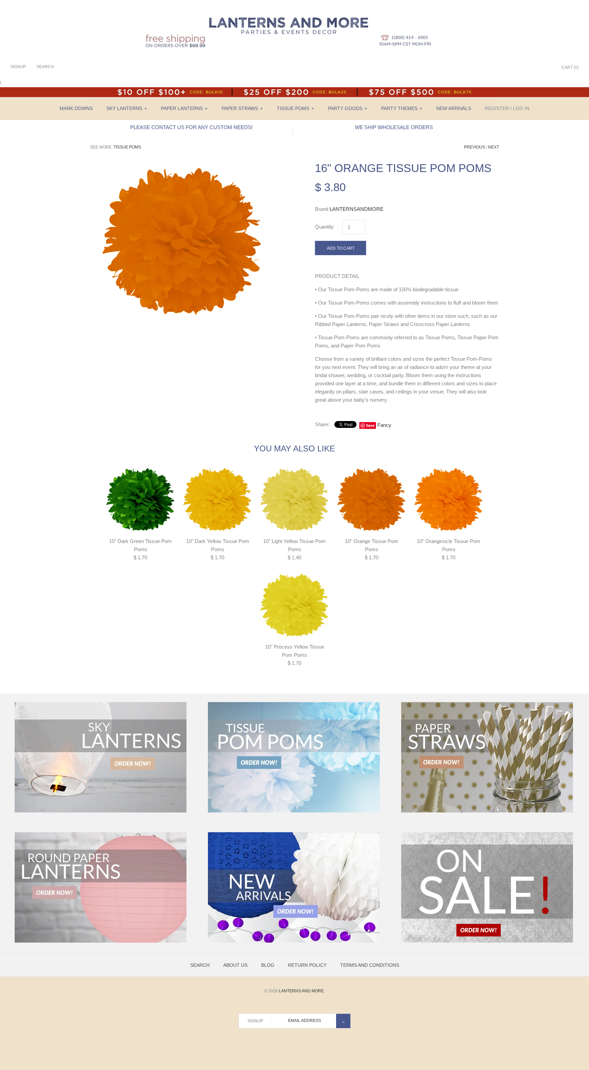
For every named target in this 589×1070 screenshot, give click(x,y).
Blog (267, 965)
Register (497, 108)
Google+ (529, 68)
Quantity (324, 227)
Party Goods (347, 108)
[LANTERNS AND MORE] (294, 11)
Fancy (384, 425)
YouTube (546, 68)
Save (370, 425)
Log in (521, 108)
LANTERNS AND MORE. (302, 991)
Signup (18, 66)
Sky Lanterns (126, 108)
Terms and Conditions (369, 965)
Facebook (512, 68)
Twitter (521, 68)
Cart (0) (570, 67)
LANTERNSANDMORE (356, 209)
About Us (235, 965)
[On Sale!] (487, 941)
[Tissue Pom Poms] (294, 811)
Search (200, 965)
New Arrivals (453, 108)
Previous (474, 147)
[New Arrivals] (294, 941)
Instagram (538, 68)
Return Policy (307, 965)
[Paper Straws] (487, 811)
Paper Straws (242, 108)
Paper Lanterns (184, 108)
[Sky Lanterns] (100, 811)
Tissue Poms (295, 108)
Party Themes (401, 108)
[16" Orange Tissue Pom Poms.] (182, 165)
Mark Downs (76, 108)
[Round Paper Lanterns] (100, 941)
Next (493, 147)
